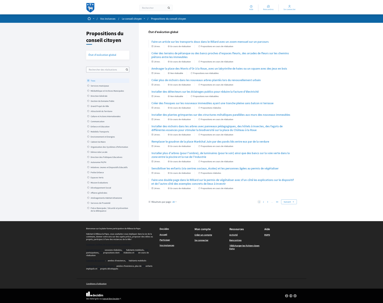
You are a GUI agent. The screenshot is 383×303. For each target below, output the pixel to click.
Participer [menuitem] (165, 239)
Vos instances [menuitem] (167, 245)
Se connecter (201, 240)
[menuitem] (107, 80)
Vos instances (107, 18)
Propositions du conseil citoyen (168, 18)
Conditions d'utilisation (96, 283)
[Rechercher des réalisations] (127, 69)
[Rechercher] (168, 8)
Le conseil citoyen (132, 18)
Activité (233, 234)
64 (277, 201)
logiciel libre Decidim (111, 298)
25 (173, 201)
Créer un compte (203, 234)
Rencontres (235, 240)
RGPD (267, 234)
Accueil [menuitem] (163, 234)
